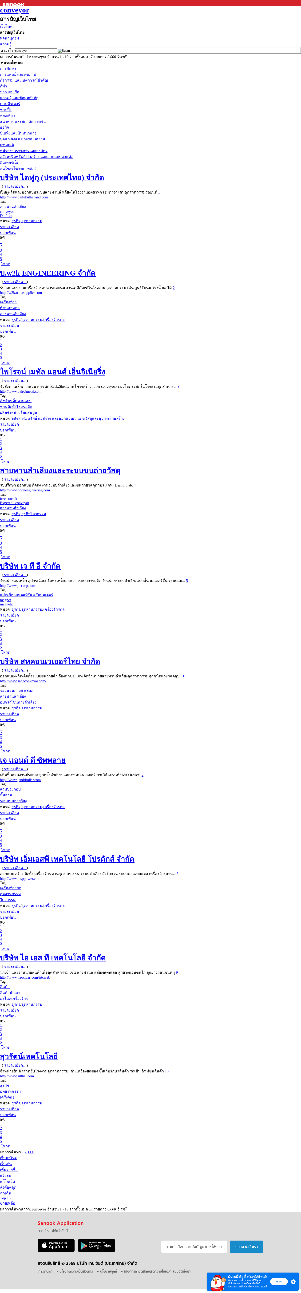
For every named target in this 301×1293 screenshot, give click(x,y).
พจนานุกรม (9, 38)
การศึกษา (8, 69)
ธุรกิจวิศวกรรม (33, 514)
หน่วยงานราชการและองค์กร (24, 151)
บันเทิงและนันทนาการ (18, 133)
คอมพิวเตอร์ (10, 104)
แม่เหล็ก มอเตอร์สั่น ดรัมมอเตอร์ (26, 595)
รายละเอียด (9, 227)
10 (167, 1071)
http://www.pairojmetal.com (20, 391)
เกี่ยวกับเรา (45, 1271)
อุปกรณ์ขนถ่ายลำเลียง (18, 702)
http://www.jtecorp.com (17, 586)
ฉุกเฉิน (5, 1193)
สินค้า (5, 987)
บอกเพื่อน (8, 233)
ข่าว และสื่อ (9, 92)
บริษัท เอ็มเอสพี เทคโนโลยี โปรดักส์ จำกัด (67, 859)
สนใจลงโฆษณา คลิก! (18, 168)
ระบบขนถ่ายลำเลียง (16, 690)
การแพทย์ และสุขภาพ (18, 74)
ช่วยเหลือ (7, 1203)
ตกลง (279, 1281)
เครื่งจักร (7, 1097)
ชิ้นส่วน (6, 795)
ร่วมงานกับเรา (246, 1247)
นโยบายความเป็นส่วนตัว (239, 1286)
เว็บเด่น (6, 1164)
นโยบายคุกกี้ (261, 1286)
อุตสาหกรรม (31, 221)
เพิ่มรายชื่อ (9, 1170)
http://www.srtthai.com (17, 1076)
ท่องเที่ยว (7, 116)
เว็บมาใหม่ (8, 1158)
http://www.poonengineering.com (25, 490)
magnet (5, 600)
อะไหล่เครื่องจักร (14, 998)
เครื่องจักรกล (54, 320)
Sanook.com (14, 3)
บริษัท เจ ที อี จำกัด (30, 566)
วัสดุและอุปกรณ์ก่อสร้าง (105, 418)
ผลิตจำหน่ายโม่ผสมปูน (18, 413)
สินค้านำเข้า (10, 993)
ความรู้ (6, 44)
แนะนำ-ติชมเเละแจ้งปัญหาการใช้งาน (194, 1247)
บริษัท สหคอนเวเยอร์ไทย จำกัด (50, 661)
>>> (31, 1152)
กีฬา (3, 86)
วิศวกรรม (8, 900)
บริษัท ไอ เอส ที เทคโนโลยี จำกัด (53, 957)
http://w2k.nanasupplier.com (21, 293)
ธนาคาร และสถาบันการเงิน (23, 121)
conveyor (14, 10)
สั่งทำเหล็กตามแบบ (16, 401)
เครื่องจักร (8, 302)
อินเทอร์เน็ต (9, 163)
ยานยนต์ (7, 145)
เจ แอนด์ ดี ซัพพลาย (33, 760)
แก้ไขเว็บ (7, 1181)
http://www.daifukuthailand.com (24, 197)
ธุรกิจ (4, 127)
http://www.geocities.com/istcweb (25, 977)
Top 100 (6, 1198)
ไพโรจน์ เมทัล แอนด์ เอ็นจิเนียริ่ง (52, 372)
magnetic (6, 604)
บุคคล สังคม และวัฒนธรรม (22, 139)
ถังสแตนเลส (10, 308)
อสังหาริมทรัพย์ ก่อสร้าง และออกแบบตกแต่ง (36, 157)
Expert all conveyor (14, 503)
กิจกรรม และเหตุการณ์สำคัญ (24, 80)
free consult (8, 499)
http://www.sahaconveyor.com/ (23, 681)
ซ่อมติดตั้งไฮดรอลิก (16, 407)
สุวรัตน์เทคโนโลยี (29, 1056)
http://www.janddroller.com (20, 780)
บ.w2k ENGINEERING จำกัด (48, 273)
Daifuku (6, 216)
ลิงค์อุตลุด (8, 1187)
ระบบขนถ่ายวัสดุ (14, 801)
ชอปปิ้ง (6, 110)
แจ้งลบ (5, 1176)
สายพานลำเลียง (13, 207)
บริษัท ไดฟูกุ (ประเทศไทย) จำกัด (52, 177)
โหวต (5, 264)
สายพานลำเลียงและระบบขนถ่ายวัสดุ (60, 470)
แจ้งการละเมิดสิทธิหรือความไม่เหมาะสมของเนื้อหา (157, 1271)
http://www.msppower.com (20, 879)
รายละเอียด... (15, 186)
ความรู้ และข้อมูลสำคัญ (20, 98)
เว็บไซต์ (6, 26)
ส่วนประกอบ (10, 789)
